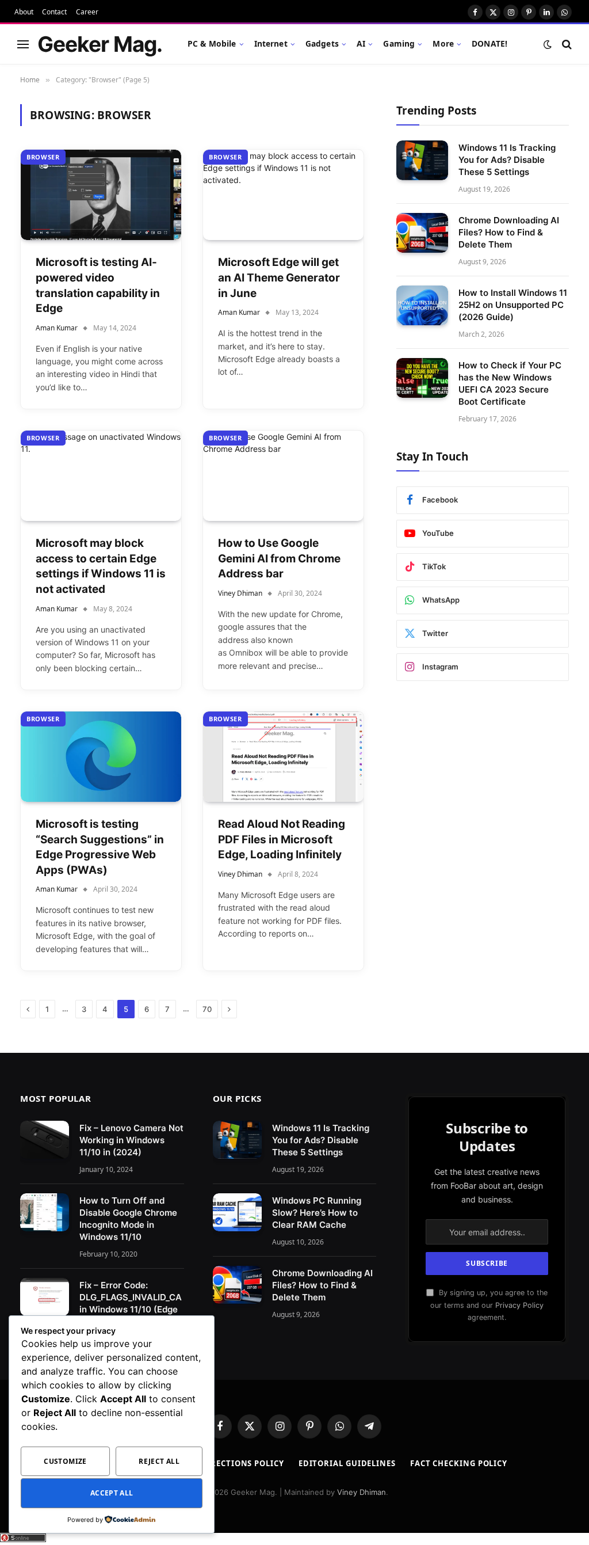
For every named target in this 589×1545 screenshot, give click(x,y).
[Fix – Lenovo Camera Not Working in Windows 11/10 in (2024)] (44, 1140)
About (23, 12)
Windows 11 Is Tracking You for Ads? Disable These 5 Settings (507, 159)
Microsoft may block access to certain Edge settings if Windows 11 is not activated (101, 566)
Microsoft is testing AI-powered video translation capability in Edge (98, 285)
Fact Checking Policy (458, 1463)
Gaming (399, 43)
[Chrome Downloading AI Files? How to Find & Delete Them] (422, 233)
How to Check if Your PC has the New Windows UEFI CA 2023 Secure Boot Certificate (509, 383)
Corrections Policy (238, 1463)
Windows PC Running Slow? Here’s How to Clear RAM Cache (316, 1212)
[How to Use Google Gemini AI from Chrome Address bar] (283, 476)
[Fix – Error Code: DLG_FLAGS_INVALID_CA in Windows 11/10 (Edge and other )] (44, 1297)
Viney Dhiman (240, 593)
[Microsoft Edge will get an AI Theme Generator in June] (283, 195)
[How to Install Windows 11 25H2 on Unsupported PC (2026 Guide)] (422, 305)
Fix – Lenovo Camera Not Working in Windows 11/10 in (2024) (131, 1140)
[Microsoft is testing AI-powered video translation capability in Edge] (101, 195)
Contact (54, 12)
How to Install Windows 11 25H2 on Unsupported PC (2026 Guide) (512, 304)
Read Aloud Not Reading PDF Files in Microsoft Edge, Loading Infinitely (281, 839)
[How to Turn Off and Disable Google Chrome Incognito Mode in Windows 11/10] (44, 1212)
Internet (271, 43)
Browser (43, 157)
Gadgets (322, 43)
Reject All (159, 1461)
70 (207, 1009)
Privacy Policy (519, 1305)
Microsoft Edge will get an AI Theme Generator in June (279, 277)
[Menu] (23, 44)
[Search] (566, 44)
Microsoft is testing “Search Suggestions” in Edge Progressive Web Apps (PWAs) (100, 847)
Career (87, 12)
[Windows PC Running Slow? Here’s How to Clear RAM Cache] (237, 1212)
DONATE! (489, 43)
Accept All (111, 1493)
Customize (65, 1461)
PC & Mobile (212, 43)
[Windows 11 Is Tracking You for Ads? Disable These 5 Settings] (422, 160)
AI (361, 43)
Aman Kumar (57, 328)
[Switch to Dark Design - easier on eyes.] (547, 44)
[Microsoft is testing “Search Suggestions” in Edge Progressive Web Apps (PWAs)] (101, 756)
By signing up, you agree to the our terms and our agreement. (489, 1305)
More (443, 43)
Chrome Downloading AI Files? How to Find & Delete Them (508, 232)
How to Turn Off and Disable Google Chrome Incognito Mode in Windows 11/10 (128, 1218)
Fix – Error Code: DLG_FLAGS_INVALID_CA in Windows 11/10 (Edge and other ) (130, 1303)
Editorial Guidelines (347, 1463)
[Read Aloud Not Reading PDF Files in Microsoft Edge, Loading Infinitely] (283, 756)
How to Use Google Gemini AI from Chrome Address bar (279, 558)
